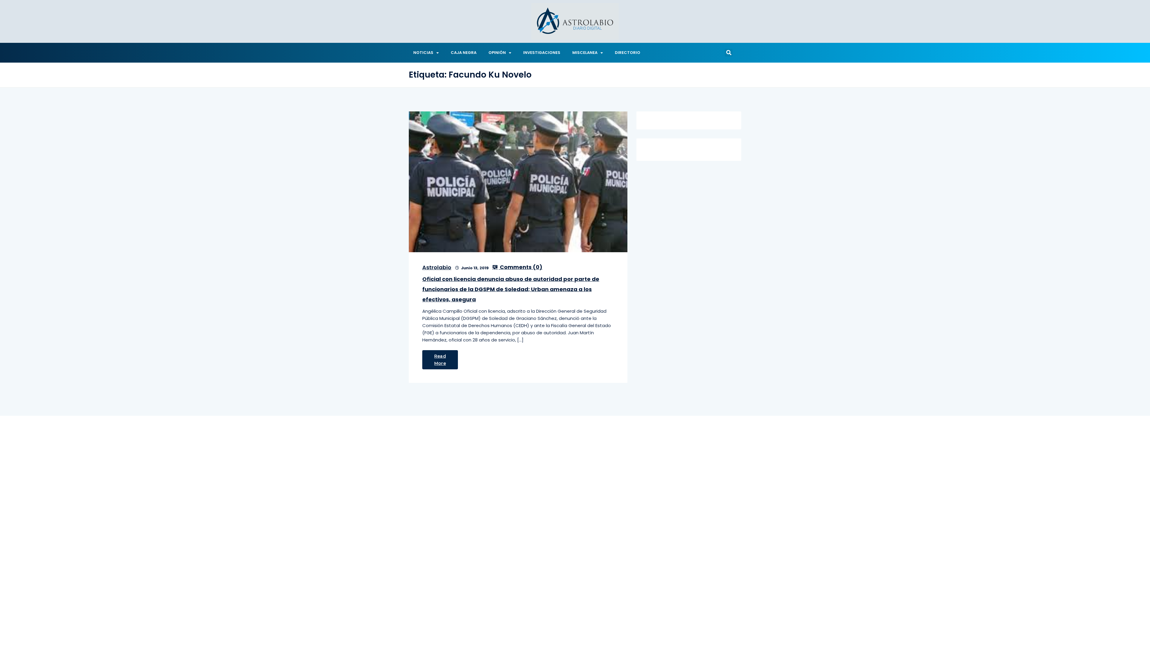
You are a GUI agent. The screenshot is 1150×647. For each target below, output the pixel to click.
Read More (440, 359)
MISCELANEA (584, 52)
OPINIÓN (497, 52)
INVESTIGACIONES (541, 52)
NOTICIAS (423, 52)
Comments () (520, 267)
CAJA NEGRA (463, 52)
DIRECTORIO (627, 52)
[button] (729, 53)
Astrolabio (436, 267)
